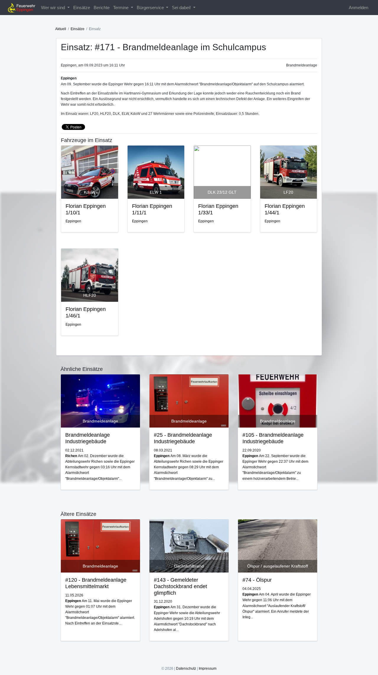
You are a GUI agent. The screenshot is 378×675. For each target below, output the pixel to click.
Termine (121, 7)
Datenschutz (186, 668)
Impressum (207, 668)
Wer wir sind (53, 7)
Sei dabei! (182, 7)
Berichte (102, 7)
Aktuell (60, 29)
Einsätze (81, 7)
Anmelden (358, 7)
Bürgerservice (151, 7)
